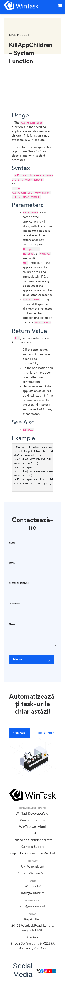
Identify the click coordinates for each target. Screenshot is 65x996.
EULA (32, 833)
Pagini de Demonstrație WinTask (33, 853)
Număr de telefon (19, 584)
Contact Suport (32, 847)
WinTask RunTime (32, 820)
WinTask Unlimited (32, 826)
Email (12, 563)
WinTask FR (32, 886)
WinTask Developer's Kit (33, 813)
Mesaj (12, 624)
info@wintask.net (32, 906)
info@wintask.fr (32, 893)
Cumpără (19, 733)
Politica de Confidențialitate (33, 840)
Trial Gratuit (46, 733)
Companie (14, 604)
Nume (12, 543)
